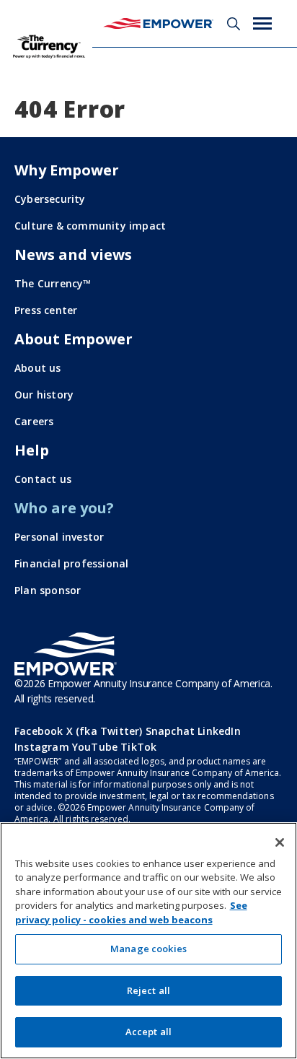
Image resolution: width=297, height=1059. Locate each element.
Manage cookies (148, 948)
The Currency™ (53, 283)
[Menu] (262, 23)
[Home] (158, 23)
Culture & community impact (90, 225)
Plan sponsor (47, 590)
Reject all (148, 990)
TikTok (138, 747)
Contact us (42, 479)
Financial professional (71, 563)
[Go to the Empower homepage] (65, 654)
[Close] (280, 842)
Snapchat (170, 731)
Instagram (41, 747)
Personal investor (59, 537)
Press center (45, 310)
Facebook (38, 731)
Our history (44, 394)
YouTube (95, 747)
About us (37, 368)
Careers (33, 421)
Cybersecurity (50, 199)
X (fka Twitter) (104, 731)
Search (233, 23)
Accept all (148, 1031)
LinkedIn (219, 731)
